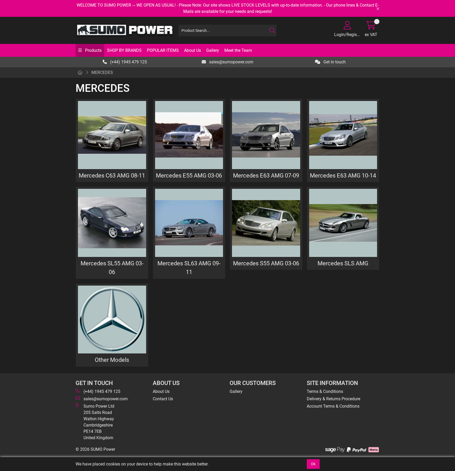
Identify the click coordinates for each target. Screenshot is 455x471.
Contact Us (163, 398)
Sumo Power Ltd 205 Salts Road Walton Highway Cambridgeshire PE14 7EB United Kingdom (98, 422)
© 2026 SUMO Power (95, 449)
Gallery (212, 50)
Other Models (112, 359)
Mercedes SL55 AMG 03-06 (112, 268)
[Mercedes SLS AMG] (343, 223)
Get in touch (334, 61)
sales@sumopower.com (230, 61)
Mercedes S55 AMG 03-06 (266, 263)
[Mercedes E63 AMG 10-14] (343, 135)
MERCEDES (102, 72)
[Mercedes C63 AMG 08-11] (112, 135)
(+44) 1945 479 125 (128, 61)
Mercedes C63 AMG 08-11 (112, 175)
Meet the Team (238, 50)
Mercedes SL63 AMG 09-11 (188, 268)
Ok (313, 464)
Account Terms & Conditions (333, 406)
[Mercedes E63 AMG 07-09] (266, 135)
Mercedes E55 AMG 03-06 (189, 175)
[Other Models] (112, 320)
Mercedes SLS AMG (343, 263)
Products (93, 50)
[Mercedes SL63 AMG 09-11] (189, 223)
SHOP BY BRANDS (124, 50)
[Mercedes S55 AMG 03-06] (266, 223)
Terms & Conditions (325, 391)
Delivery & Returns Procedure (333, 398)
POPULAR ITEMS (163, 50)
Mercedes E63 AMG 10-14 (343, 175)
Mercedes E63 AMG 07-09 (266, 175)
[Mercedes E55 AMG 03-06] (189, 135)
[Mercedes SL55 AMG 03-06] (112, 223)
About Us (192, 50)
